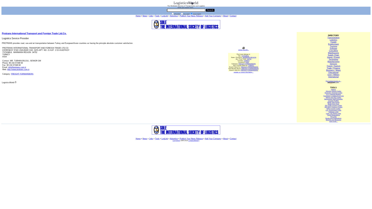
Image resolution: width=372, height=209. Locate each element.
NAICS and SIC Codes (333, 97)
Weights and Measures (333, 120)
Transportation (333, 38)
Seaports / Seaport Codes (333, 92)
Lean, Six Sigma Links (333, 113)
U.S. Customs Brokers (333, 94)
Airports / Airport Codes (333, 91)
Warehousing (333, 53)
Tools (157, 16)
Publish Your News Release (191, 16)
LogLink (164, 16)
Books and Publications (333, 118)
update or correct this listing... (243, 72)
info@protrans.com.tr (17, 67)
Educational (333, 72)
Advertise (174, 16)
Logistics (333, 40)
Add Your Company (213, 16)
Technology (333, 59)
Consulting (333, 51)
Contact (233, 16)
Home (138, 16)
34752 (249, 59)
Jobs (151, 16)
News (145, 16)
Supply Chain (333, 55)
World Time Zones (333, 102)
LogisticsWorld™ (193, 140)
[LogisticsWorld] (186, 4)
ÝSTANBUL (245, 56)
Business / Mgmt (333, 70)
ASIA (247, 62)
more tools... (333, 121)
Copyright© (176, 140)
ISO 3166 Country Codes (333, 105)
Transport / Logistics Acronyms (333, 96)
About (225, 16)
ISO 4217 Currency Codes (333, 107)
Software (333, 48)
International (333, 77)
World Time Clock (333, 104)
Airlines (333, 89)
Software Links (333, 112)
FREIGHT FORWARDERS (22, 74)
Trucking (333, 46)
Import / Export (333, 57)
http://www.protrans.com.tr (18, 69)
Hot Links (333, 116)
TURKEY (247, 60)
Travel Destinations (333, 115)
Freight (333, 42)
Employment (333, 44)
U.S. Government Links (333, 110)
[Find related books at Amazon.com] (333, 83)
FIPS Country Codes (333, 108)
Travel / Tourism (333, 66)
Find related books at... (333, 81)
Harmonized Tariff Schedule (333, 99)
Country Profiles (333, 100)
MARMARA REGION (249, 57)
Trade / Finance (333, 68)
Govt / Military (333, 75)
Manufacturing (333, 62)
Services (333, 64)
